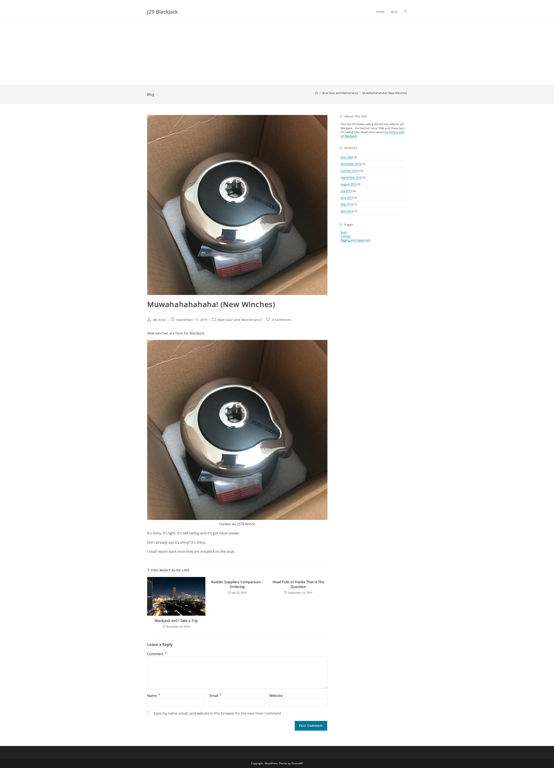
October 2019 (349, 171)
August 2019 (348, 184)
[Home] (316, 93)
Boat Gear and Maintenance (240, 320)
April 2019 (347, 211)
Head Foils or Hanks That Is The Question (298, 584)
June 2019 (347, 197)
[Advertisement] (277, 52)
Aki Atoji (159, 320)
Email (215, 695)
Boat (344, 232)
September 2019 (351, 177)
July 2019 (346, 191)
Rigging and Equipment (355, 240)
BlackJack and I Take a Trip (176, 620)
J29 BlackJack (162, 11)
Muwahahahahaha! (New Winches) (384, 93)
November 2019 (351, 164)
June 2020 (347, 157)
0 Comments (281, 320)
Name (153, 695)
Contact (346, 236)
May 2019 (347, 204)
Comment (157, 654)
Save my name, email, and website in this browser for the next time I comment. (218, 713)
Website (276, 695)
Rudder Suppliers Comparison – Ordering (237, 584)
